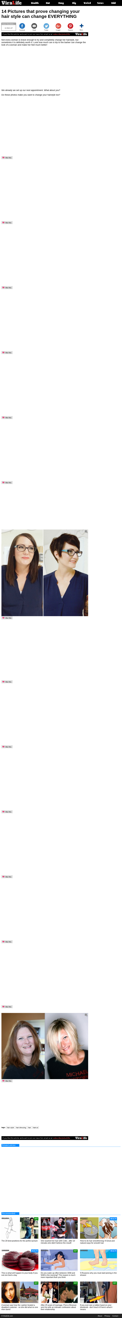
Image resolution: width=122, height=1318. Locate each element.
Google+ (58, 30)
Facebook (22, 30)
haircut (35, 1128)
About (100, 1316)
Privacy (107, 1316)
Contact (115, 1316)
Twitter (46, 30)
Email (34, 30)
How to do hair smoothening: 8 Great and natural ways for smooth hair (97, 1242)
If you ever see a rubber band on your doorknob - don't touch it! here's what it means (96, 1307)
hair (29, 1128)
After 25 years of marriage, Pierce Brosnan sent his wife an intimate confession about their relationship (58, 1307)
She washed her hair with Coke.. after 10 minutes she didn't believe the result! (58, 1242)
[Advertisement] (101, 44)
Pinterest (70, 30)
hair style (10, 1128)
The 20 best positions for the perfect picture (19, 1241)
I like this (7, 158)
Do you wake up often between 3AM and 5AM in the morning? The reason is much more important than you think (58, 1275)
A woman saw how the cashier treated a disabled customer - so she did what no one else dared (19, 1307)
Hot (48, 3)
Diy (74, 3)
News (100, 3)
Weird (87, 3)
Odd (113, 3)
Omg (61, 3)
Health (35, 3)
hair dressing (21, 1128)
